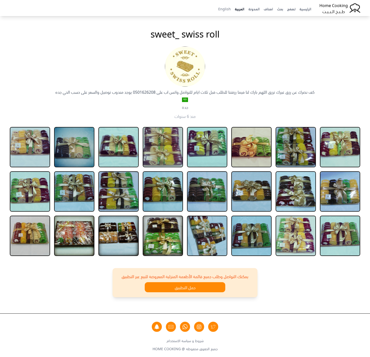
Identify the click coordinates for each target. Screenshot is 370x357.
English (224, 8)
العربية (239, 8)
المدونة (254, 8)
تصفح (291, 8)
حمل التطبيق (185, 287)
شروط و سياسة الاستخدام (185, 340)
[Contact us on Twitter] (213, 327)
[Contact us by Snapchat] (157, 327)
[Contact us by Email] (171, 327)
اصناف (268, 8)
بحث (280, 8)
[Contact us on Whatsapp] (185, 327)
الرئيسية (305, 8)
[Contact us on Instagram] (199, 327)
